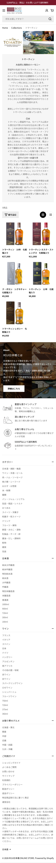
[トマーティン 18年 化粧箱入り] (14, 233)
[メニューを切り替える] (3, 10)
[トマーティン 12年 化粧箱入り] (41, 273)
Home (5, 27)
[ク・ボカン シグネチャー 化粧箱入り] (14, 273)
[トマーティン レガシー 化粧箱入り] (14, 312)
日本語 (5, 849)
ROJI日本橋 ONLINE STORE (21, 858)
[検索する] (50, 19)
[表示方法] (43, 214)
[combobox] (28, 19)
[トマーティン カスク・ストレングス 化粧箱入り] (41, 233)
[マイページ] (46, 10)
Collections (16, 27)
